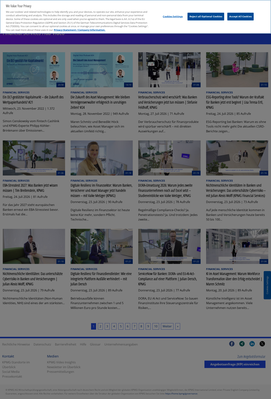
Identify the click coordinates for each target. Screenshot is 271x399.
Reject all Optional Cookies (206, 16)
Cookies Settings (173, 16)
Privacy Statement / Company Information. (79, 30)
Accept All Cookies (240, 16)
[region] (135, 17)
